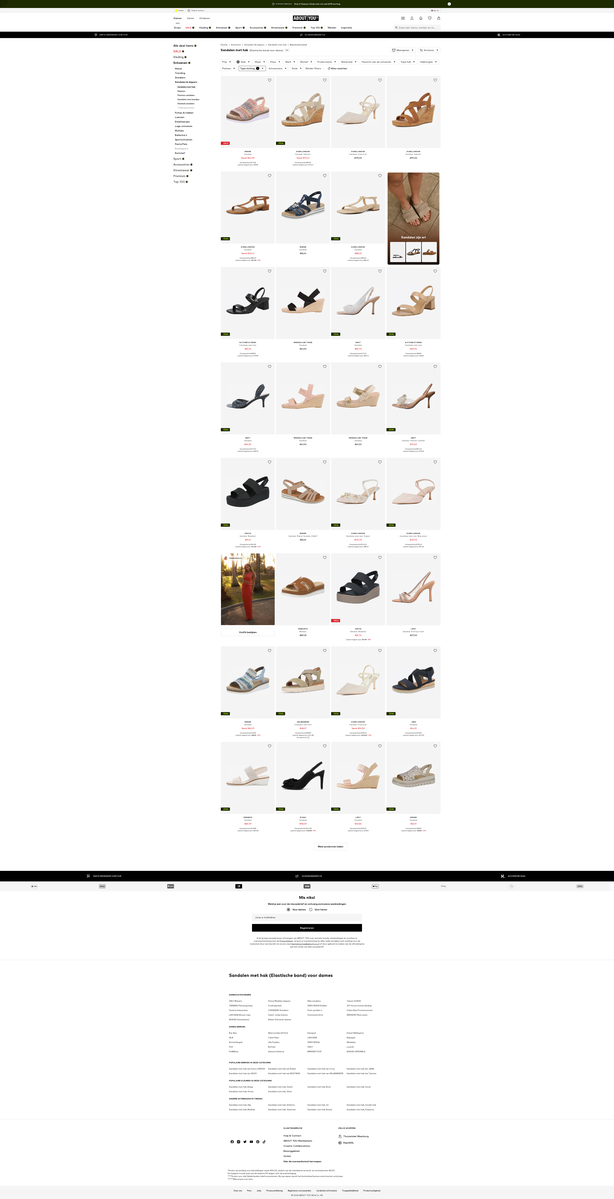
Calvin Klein (273, 1037)
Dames (178, 18)
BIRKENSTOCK (314, 1051)
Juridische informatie (326, 1190)
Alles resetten (339, 68)
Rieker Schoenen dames (279, 1019)
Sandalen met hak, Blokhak (242, 1109)
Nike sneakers (314, 1001)
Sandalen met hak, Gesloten (282, 1109)
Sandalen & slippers (254, 44)
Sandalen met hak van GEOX (243, 1073)
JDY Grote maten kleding (359, 1005)
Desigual (311, 1033)
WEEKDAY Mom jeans (357, 1015)
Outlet (181, 10)
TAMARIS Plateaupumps (241, 1005)
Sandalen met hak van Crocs (321, 1069)
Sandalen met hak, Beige (241, 1087)
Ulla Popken (273, 1042)
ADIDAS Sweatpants (239, 1019)
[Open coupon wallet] (403, 18)
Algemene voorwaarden (299, 1190)
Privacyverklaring (274, 1190)
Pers (249, 1190)
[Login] (412, 18)
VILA (231, 1037)
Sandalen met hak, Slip (240, 1105)
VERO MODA (313, 1042)
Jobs (259, 1190)
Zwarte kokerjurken (238, 1010)
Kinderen (205, 18)
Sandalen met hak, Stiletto (281, 1105)
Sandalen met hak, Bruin (319, 1087)
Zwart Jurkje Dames (278, 1015)
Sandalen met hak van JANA (360, 1069)
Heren (190, 18)
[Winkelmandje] (439, 18)
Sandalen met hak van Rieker (282, 1069)
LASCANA (312, 1037)
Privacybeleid (286, 941)
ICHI (231, 1047)
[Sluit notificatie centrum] (421, 18)
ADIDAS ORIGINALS (356, 1051)
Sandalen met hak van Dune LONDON (247, 1069)
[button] (403, 50)
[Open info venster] (449, 4)
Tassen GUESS (354, 1001)
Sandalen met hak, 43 (317, 1105)
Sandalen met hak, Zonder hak (361, 1105)
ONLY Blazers (235, 1001)
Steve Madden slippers (279, 1001)
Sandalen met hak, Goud (358, 1087)
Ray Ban (233, 1033)
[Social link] (232, 1142)
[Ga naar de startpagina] (246, 1129)
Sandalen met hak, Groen (241, 1091)
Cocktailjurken (275, 1005)
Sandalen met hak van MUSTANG (284, 1073)
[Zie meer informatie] (248, 167)
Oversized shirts (315, 1015)
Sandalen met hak (277, 44)
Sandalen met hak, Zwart (280, 1087)
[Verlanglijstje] (430, 18)
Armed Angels (236, 1042)
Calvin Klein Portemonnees (360, 1010)
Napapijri (351, 1037)
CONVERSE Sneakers (278, 1010)
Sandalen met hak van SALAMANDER (325, 1073)
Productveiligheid (371, 1190)
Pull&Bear (233, 1051)
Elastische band (298, 44)
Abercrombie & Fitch (278, 1033)
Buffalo (272, 1047)
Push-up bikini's (314, 1010)
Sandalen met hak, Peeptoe (360, 1109)
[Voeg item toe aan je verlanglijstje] (270, 80)
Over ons (238, 1190)
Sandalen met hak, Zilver (280, 1091)
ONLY (310, 1047)
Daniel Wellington (355, 1033)
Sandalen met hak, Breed (319, 1109)
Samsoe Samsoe (276, 1051)
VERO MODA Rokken (317, 1005)
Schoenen (236, 44)
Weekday (351, 1042)
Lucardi (350, 1047)
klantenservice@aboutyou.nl (305, 944)
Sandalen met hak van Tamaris (361, 1073)
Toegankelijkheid (350, 1190)
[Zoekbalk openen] (396, 27)
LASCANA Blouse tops (240, 1015)
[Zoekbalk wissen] (438, 27)
